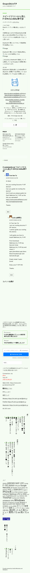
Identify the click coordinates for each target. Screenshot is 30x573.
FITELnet (17, 485)
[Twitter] (14, 125)
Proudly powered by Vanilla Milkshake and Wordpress (12, 569)
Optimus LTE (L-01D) (18, 494)
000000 (5, 483)
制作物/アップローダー (12, 420)
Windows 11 (23, 502)
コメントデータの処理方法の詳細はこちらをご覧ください (15, 325)
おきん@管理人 (17, 217)
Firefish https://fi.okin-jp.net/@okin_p (14, 402)
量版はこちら (7, 388)
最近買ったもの (15, 510)
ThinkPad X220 (15, 498)
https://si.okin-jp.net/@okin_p (12, 97)
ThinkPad (7, 498)
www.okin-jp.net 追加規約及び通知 (22, 422)
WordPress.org (6, 552)
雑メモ (24, 512)
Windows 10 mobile (14, 502)
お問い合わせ (20, 419)
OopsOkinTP (10, 4)
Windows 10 (6, 502)
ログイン (12, 551)
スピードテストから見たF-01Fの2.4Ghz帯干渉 (14, 17)
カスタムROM (12, 506)
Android (5, 13)
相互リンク (6, 395)
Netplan (26, 492)
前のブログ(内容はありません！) (10, 425)
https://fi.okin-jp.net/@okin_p (13, 95)
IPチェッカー (6, 392)
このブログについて (18, 423)
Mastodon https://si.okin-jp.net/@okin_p (15, 405)
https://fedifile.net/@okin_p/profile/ (15, 99)
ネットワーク (17, 508)
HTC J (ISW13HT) (15, 490)
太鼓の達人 (6, 510)
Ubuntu (22, 498)
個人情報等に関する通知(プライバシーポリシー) (16, 425)
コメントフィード (8, 553)
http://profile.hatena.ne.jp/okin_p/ (15, 103)
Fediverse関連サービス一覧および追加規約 (24, 423)
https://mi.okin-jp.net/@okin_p (12, 93)
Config (26, 483)
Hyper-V (25, 490)
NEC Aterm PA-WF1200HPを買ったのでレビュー (8, 135)
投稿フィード (10, 550)
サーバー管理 (22, 506)
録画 (19, 512)
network (6, 494)
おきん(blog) (16, 22)
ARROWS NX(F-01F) (15, 483)
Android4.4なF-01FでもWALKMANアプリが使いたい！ (12, 458)
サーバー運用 (7, 508)
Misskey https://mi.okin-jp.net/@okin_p (15, 398)
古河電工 (27, 508)
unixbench (6, 501)
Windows (19, 500)
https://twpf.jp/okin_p (15, 101)
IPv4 (13, 492)
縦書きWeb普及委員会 (5, 525)
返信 (8, 211)
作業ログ (23, 508)
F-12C (5, 485)
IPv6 (16, 492)
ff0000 (11, 485)
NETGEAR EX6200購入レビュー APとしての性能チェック (20, 135)
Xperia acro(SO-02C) (9, 504)
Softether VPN (23, 496)
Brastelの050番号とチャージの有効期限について (6, 453)
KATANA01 (20, 492)
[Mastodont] (16, 125)
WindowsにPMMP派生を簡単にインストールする (14, 454)
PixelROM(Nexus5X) (11, 496)
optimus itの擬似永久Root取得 (10, 447)
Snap (18, 496)
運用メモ (13, 512)
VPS (12, 500)
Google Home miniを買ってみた (8, 144)
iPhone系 (7, 492)
